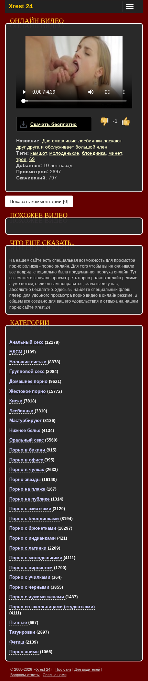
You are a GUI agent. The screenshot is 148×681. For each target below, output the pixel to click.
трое (21, 159)
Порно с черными (30, 587)
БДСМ (16, 351)
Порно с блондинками (34, 518)
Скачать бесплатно (53, 124)
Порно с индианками (33, 538)
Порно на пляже (27, 489)
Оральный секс (27, 440)
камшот (38, 153)
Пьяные (18, 622)
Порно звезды (25, 479)
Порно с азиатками (31, 508)
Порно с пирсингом (31, 567)
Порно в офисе (26, 459)
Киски (16, 400)
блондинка (94, 153)
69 (32, 159)
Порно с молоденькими (36, 557)
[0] (39, 201)
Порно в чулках (27, 469)
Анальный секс (27, 342)
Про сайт (63, 669)
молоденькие (64, 153)
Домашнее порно (29, 381)
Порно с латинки (28, 548)
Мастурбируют (26, 420)
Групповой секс (27, 371)
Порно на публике (30, 499)
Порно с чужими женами (37, 596)
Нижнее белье (25, 430)
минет (114, 153)
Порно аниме (24, 651)
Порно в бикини (27, 450)
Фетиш (17, 642)
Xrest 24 (21, 6)
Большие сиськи (28, 361)
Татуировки (22, 632)
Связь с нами (54, 675)
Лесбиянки (22, 410)
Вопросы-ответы (25, 675)
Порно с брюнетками (33, 528)
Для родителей (87, 669)
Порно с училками (30, 577)
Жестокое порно (28, 391)
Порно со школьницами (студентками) (52, 606)
